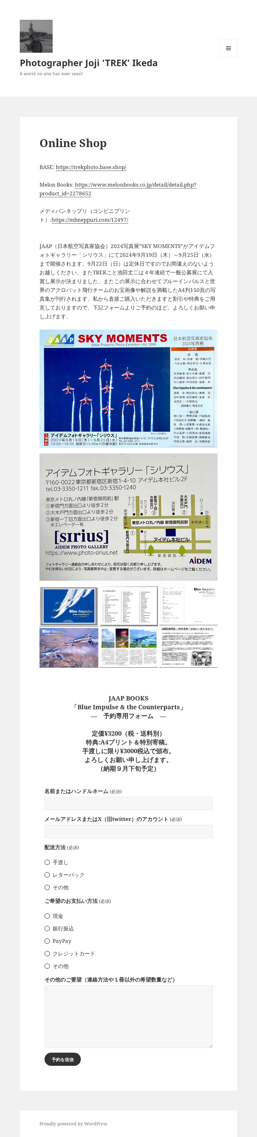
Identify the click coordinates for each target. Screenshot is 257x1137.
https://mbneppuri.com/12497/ (90, 219)
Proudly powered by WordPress (73, 1124)
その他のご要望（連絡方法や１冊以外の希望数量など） (111, 979)
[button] (68, 606)
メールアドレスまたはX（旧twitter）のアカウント (113, 818)
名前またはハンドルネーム (83, 791)
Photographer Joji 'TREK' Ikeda (89, 62)
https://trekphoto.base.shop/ (91, 167)
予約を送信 (63, 1059)
